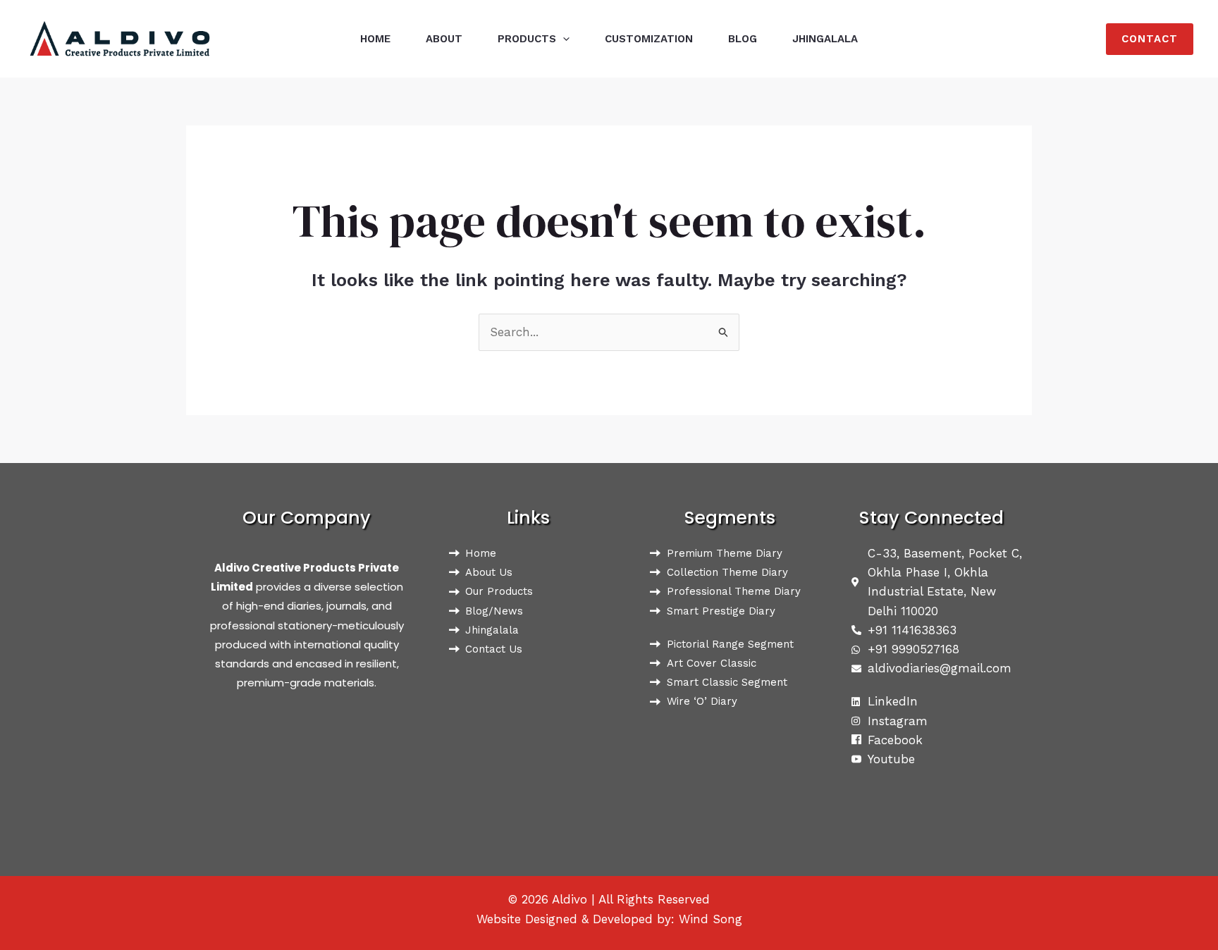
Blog (742, 38)
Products (527, 38)
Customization (649, 38)
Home (375, 38)
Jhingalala (825, 38)
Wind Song (710, 919)
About (444, 38)
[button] (563, 39)
